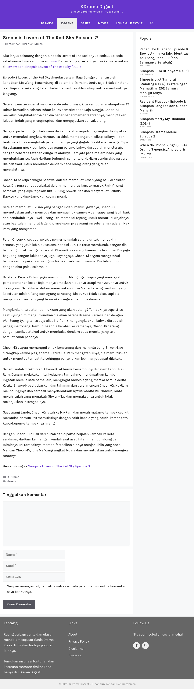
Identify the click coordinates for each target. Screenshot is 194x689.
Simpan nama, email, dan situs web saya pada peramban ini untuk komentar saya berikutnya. (66, 589)
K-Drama (67, 23)
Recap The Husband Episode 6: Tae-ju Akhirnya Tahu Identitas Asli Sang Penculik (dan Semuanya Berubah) (164, 55)
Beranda (47, 23)
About (72, 634)
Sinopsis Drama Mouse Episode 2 (158, 134)
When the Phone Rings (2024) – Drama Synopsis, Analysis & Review (164, 149)
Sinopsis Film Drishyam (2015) (164, 71)
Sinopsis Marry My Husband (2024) (162, 121)
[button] (151, 23)
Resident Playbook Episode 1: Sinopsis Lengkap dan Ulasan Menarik (163, 105)
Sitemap (74, 656)
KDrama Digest (97, 6)
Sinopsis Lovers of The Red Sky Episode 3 (59, 466)
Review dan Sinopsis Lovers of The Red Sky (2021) (43, 67)
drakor (11, 481)
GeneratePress (126, 684)
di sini (52, 61)
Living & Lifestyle (129, 23)
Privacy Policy (78, 641)
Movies (103, 23)
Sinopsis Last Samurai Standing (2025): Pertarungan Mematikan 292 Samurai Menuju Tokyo (163, 86)
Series (86, 23)
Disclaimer (76, 649)
